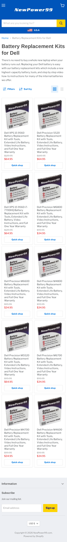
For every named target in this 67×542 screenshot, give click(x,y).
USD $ (32, 523)
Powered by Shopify (34, 536)
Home (5, 38)
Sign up (50, 507)
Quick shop (17, 165)
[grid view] (54, 89)
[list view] (61, 89)
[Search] (61, 23)
